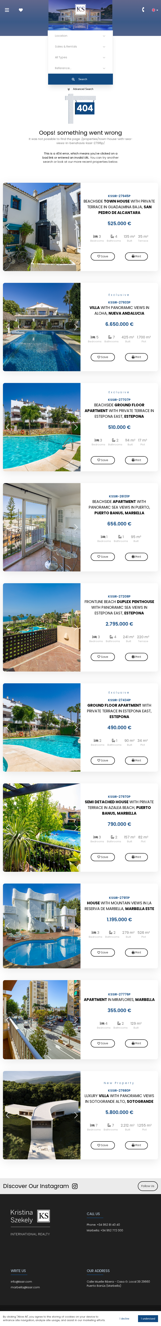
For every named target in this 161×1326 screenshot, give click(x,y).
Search (82, 79)
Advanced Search (83, 89)
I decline (124, 1318)
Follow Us (147, 1186)
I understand (148, 1318)
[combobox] (55, 36)
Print (138, 256)
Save (104, 256)
